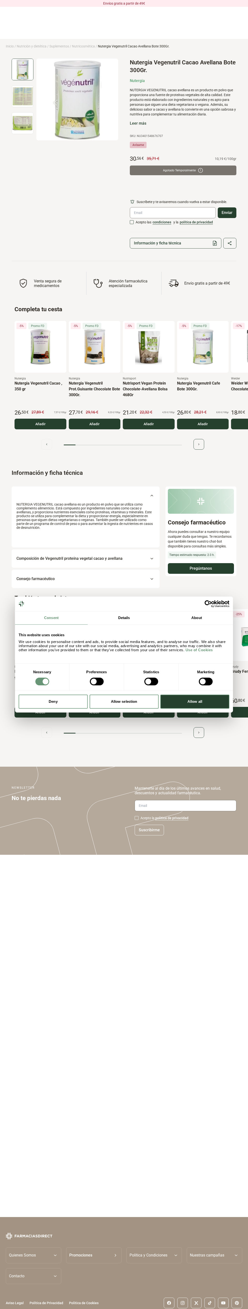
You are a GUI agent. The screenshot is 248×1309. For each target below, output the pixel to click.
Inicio (10, 46)
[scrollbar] (123, 445)
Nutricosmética (83, 46)
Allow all (194, 701)
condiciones (162, 222)
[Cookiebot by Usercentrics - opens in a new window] (208, 603)
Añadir (40, 424)
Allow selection (124, 701)
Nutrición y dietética (31, 46)
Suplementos (59, 46)
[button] (94, 1255)
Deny (53, 701)
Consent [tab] (51, 618)
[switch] (97, 681)
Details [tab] (124, 618)
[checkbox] (132, 222)
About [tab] (196, 618)
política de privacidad (196, 222)
